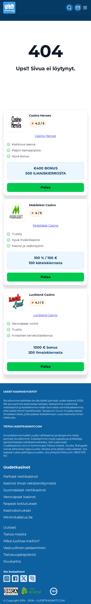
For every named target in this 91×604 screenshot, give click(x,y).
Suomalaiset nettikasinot (24, 490)
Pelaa (46, 187)
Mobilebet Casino (45, 225)
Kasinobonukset (17, 510)
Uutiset (9, 527)
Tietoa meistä (14, 534)
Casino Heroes (45, 136)
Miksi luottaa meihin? (21, 541)
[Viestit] (78, 7)
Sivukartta (12, 561)
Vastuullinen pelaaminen (24, 548)
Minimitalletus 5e (18, 517)
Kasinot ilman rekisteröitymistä (29, 483)
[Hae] (69, 7)
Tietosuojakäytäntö (19, 555)
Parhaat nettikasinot (20, 476)
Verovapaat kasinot (19, 497)
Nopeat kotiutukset (20, 504)
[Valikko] (85, 7)
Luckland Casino (45, 315)
